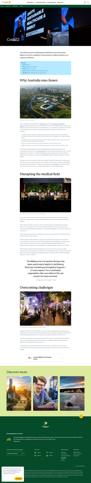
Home (2, 6)
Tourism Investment (77, 453)
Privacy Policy (64, 453)
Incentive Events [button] (51, 2)
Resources (8, 6)
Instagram (39, 455)
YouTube (51, 455)
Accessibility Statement (63, 458)
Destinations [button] (30, 2)
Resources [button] (60, 2)
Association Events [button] (41, 2)
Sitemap (63, 460)
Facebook (51, 452)
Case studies (15, 6)
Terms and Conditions (65, 455)
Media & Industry (77, 452)
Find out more (13, 470)
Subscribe (63, 452)
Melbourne (43, 123)
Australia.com (76, 455)
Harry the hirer (41, 151)
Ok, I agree (18, 478)
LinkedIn (39, 452)
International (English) (12, 453)
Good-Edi (55, 164)
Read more (17, 441)
